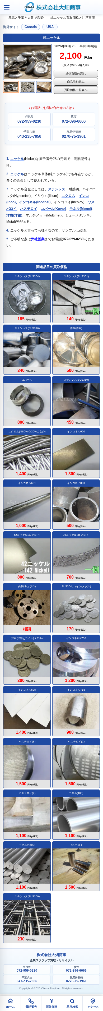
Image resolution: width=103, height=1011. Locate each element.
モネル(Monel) (80, 209)
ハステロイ (28, 209)
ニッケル (17, 159)
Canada (31, 27)
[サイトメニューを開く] (6, 7)
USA (50, 27)
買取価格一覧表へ (75, 89)
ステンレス (56, 189)
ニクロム (68, 196)
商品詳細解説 (76, 81)
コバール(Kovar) (53, 209)
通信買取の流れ (75, 73)
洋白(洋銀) (14, 215)
